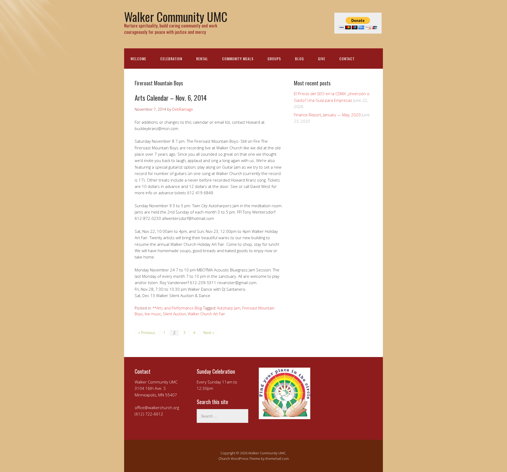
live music (153, 313)
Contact (347, 58)
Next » (208, 332)
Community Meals (237, 58)
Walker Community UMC (175, 16)
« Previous (146, 332)
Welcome (138, 58)
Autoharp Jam (228, 308)
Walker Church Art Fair (206, 313)
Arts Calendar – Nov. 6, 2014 (171, 97)
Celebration (171, 58)
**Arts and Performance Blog (177, 308)
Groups (274, 58)
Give (321, 58)
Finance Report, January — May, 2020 (327, 114)
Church (224, 458)
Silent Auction (174, 313)
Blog (299, 58)
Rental (202, 58)
